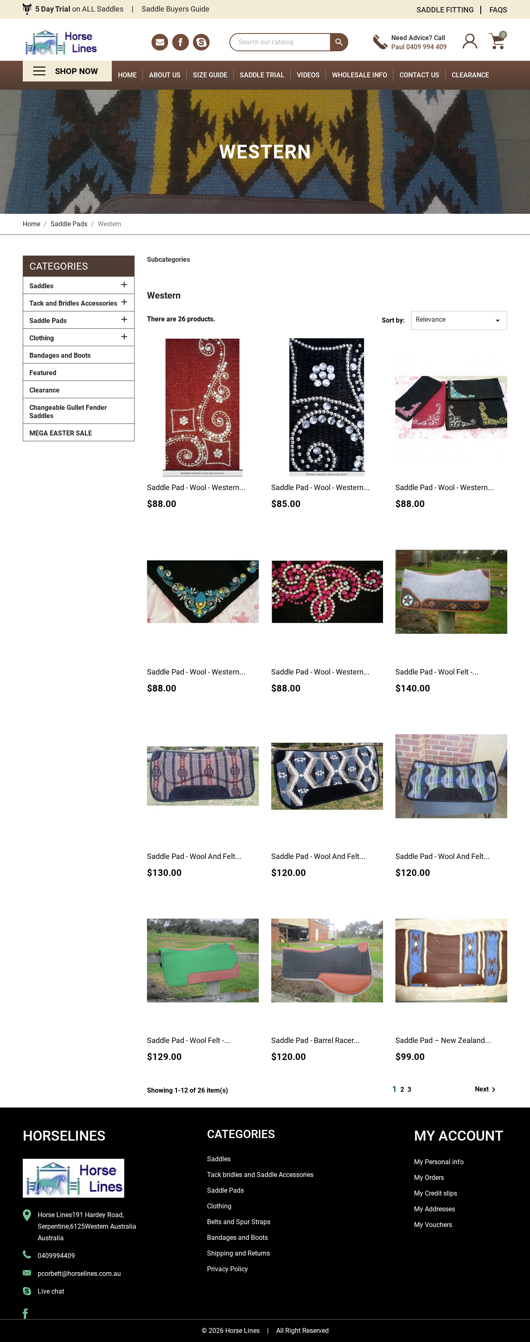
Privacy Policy (227, 1269)
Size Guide (210, 75)
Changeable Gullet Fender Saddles (68, 412)
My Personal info (439, 1162)
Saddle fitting (445, 9)
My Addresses (434, 1209)
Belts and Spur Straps (238, 1222)
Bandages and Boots (60, 355)
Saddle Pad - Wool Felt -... (437, 671)
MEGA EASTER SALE (60, 433)
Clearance (470, 75)
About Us (165, 75)
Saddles (41, 286)
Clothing (41, 338)
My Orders (429, 1178)
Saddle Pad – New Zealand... (443, 1040)
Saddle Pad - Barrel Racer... (315, 1040)
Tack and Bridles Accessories (73, 303)
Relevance (459, 320)
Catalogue (67, 71)
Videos (308, 75)
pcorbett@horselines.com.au (79, 1273)
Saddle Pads (48, 321)
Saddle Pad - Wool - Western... (196, 487)
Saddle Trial (262, 75)
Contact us (419, 75)
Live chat (51, 1291)
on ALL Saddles (79, 9)
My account (459, 1135)
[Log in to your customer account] (470, 42)
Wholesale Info (359, 75)
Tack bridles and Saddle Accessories (260, 1175)
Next (487, 1090)
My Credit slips (435, 1193)
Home (127, 75)
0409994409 (56, 1256)
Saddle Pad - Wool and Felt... (194, 856)
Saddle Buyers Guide (176, 9)
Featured (42, 373)
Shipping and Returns (238, 1253)
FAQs (498, 9)
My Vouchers (433, 1225)
